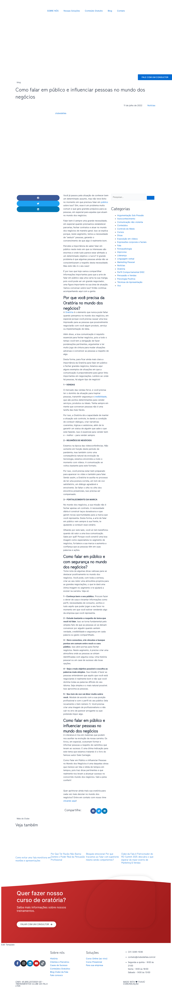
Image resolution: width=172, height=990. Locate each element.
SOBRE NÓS (53, 10)
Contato (121, 10)
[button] (38, 198)
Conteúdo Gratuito (94, 10)
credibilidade (100, 396)
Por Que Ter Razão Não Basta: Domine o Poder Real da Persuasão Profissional (68, 856)
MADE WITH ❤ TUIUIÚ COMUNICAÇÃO (134, 983)
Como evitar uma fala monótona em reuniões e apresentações (33, 859)
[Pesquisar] (150, 198)
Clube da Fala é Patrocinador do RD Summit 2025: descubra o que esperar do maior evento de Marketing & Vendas (137, 858)
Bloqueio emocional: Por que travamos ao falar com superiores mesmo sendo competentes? (102, 856)
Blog (110, 10)
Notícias (151, 105)
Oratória (69, 312)
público (104, 202)
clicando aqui (69, 801)
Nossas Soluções (72, 10)
